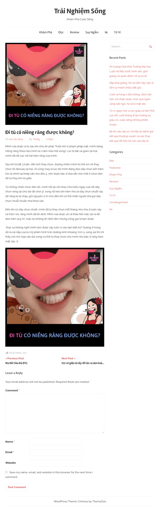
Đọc (61, 32)
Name (10, 441)
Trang (36, 139)
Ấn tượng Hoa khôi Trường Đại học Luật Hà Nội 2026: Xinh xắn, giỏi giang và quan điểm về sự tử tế (130, 71)
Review (74, 32)
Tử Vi (117, 32)
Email (9, 452)
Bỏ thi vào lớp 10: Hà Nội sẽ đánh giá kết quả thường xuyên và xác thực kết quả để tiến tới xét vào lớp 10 (131, 136)
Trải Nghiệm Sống (80, 11)
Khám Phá (45, 32)
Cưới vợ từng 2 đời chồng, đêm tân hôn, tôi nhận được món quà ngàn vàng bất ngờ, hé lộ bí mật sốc (130, 99)
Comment (12, 390)
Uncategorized (118, 202)
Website (10, 462)
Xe (106, 32)
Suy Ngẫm (91, 32)
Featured (114, 167)
